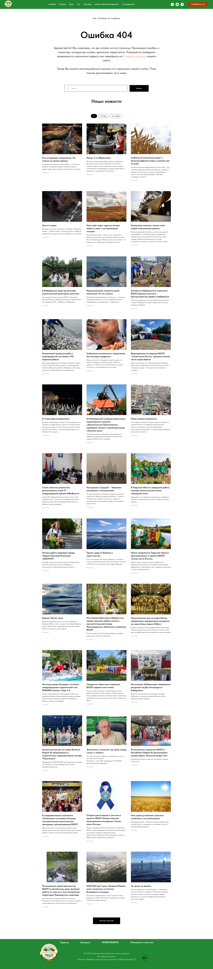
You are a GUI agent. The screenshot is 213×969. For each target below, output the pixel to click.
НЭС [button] (78, 4)
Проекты (64, 942)
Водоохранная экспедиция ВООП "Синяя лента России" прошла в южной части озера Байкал (150, 356)
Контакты (88, 4)
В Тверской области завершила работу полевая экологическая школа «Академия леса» (150, 490)
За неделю (116, 116)
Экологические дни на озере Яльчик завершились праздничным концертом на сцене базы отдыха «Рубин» (150, 621)
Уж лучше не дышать (141, 886)
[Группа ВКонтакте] (172, 4)
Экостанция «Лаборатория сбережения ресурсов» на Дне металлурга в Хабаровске (150, 687)
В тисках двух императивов (55, 418)
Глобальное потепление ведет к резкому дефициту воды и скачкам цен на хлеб (150, 160)
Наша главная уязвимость (144, 418)
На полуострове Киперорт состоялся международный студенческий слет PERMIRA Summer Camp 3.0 (60, 687)
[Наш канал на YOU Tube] (177, 4)
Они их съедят (49, 225)
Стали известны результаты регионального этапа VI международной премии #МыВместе (60, 490)
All (94, 116)
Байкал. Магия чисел (52, 618)
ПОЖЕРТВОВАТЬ (110, 942)
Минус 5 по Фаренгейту (99, 157)
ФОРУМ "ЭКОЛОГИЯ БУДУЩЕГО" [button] (107, 4)
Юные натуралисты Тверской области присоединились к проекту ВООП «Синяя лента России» (150, 555)
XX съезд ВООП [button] (128, 4)
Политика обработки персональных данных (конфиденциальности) (106, 959)
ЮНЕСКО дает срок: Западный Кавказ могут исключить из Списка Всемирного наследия (106, 889)
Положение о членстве (141, 942)
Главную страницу (134, 56)
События (52, 4)
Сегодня (103, 116)
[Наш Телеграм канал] (182, 4)
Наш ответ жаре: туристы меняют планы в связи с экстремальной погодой (103, 228)
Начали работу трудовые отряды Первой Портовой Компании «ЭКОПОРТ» (58, 555)
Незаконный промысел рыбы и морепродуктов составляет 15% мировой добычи (58, 356)
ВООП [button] (71, 4)
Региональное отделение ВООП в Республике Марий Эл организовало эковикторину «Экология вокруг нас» (149, 752)
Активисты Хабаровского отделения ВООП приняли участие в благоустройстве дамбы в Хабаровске (150, 293)
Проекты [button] (62, 4)
